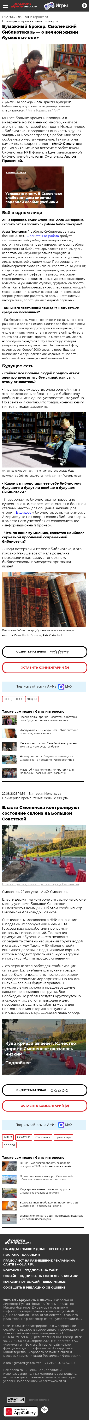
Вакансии (31, 1255)
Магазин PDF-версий (21, 1282)
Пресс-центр (60, 1249)
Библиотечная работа (42, 236)
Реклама (11, 1255)
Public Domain (52, 475)
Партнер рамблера (39, 1400)
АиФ (57, 110)
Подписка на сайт (41, 1270)
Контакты (12, 1270)
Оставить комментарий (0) (45, 667)
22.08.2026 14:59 (13, 794)
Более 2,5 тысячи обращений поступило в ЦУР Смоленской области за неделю (50, 1204)
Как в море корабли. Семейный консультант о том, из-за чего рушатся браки (49, 745)
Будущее (23, 512)
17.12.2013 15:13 (12, 17)
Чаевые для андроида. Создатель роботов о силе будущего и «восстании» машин (48, 718)
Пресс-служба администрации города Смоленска (40, 884)
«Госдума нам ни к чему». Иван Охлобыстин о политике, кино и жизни (49, 732)
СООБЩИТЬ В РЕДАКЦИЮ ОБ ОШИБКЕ (34, 1287)
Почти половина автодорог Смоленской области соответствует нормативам (46, 1178)
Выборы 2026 (54, 1282)
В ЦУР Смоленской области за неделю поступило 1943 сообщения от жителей (45, 1164)
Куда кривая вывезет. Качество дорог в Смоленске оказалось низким (40, 1049)
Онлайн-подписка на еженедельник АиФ (40, 1276)
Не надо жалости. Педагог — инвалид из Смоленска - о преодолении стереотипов (47, 758)
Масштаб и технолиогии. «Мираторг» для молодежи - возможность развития (47, 771)
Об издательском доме (24, 1249)
